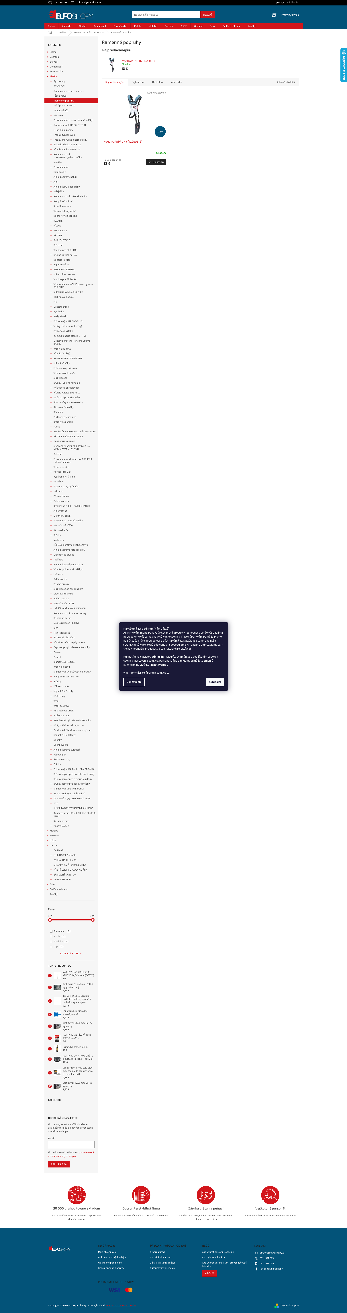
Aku (56, 182)
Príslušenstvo (61, 167)
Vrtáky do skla (61, 715)
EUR (278, 2)
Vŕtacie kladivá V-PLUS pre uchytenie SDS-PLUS (73, 286)
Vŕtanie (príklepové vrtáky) (68, 569)
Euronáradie (56, 71)
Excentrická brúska (64, 555)
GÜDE (53, 840)
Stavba (54, 62)
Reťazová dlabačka (64, 637)
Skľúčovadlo (60, 579)
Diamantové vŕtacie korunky (69, 789)
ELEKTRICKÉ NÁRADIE (65, 855)
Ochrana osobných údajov (112, 1257)
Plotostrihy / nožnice (65, 417)
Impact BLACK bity (63, 691)
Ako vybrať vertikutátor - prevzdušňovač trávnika (224, 1264)
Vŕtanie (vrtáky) (62, 353)
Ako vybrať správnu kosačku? (218, 1252)
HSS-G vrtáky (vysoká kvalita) (69, 793)
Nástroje (58, 115)
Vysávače (59, 311)
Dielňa (53, 52)
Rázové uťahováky (64, 407)
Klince (57, 427)
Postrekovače (61, 826)
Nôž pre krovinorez (64, 106)
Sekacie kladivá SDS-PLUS (68, 144)
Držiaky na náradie (63, 422)
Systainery (59, 81)
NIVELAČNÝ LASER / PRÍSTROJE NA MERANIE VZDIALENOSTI (72, 448)
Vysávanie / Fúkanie (64, 477)
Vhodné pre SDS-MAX (65, 279)
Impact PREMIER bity (65, 735)
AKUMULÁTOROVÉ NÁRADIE (68, 358)
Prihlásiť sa (59, 1164)
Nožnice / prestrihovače (67, 397)
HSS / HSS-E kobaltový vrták (69, 725)
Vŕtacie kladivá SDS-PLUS (67, 149)
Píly (55, 302)
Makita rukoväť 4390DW (66, 623)
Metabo (54, 831)
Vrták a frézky (61, 467)
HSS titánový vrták (64, 711)
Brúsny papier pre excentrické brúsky (74, 774)
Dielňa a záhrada (59, 889)
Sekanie (58, 454)
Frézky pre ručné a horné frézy (70, 140)
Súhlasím (215, 682)
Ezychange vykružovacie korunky (72, 647)
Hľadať (207, 14)
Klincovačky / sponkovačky (68, 402)
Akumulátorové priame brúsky (70, 613)
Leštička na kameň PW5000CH (70, 608)
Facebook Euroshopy (271, 1269)
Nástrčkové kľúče (63, 525)
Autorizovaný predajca (162, 1268)
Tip (58, 946)
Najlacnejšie (138, 82)
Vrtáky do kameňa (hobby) (68, 326)
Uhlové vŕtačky (62, 363)
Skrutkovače (60, 378)
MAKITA (58, 162)
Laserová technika (63, 594)
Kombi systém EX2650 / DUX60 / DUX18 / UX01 (75, 814)
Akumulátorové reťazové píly (69, 550)
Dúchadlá (58, 412)
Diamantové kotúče (64, 662)
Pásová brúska (61, 496)
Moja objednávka (107, 1252)
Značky (54, 894)
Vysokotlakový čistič (65, 211)
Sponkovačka (61, 745)
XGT (56, 803)
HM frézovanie (61, 686)
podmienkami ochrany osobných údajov (71, 1154)
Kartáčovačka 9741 (64, 603)
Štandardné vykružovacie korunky (72, 720)
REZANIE (58, 221)
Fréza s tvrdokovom (65, 135)
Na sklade (61, 931)
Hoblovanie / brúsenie (65, 368)
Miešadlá (58, 560)
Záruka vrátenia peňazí (162, 1263)
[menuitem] (51, 26)
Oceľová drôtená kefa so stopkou (72, 730)
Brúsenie (58, 245)
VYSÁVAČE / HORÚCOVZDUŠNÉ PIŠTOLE (75, 431)
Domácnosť (56, 67)
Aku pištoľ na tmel (63, 201)
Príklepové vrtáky (63, 331)
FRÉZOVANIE (60, 230)
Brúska (57, 535)
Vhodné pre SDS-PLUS (65, 250)
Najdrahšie (158, 82)
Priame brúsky (61, 584)
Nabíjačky (59, 191)
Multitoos (59, 540)
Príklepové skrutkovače (67, 388)
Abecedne (177, 82)
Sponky (58, 740)
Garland (54, 845)
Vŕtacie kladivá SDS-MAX (67, 393)
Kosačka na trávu (63, 206)
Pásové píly (60, 755)
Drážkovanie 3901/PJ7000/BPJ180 (72, 506)
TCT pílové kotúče (64, 297)
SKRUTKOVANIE (62, 240)
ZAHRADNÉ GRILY (62, 879)
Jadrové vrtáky (62, 759)
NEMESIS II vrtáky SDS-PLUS (68, 292)
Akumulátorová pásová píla (68, 564)
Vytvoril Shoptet (290, 1305)
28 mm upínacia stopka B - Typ (70, 336)
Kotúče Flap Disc (63, 472)
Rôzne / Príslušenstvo (65, 216)
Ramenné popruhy (64, 101)
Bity (56, 628)
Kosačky (58, 482)
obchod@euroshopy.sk (272, 1253)
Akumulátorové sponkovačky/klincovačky (68, 156)
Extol (52, 884)
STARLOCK (59, 86)
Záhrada (54, 57)
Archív (209, 1273)
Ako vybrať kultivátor (213, 1257)
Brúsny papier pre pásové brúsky (72, 784)
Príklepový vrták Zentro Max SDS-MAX (74, 769)
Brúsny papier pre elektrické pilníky (73, 779)
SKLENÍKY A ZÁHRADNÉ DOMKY (70, 865)
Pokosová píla (61, 501)
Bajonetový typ (62, 264)
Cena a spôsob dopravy (111, 1268)
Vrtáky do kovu (62, 667)
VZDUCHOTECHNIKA (64, 269)
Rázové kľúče (61, 530)
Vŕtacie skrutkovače (64, 373)
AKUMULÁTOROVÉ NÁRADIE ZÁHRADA (73, 808)
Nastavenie (134, 682)
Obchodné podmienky (110, 1263)
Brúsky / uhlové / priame (67, 383)
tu (167, 673)
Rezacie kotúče (62, 260)
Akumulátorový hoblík (65, 177)
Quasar (57, 652)
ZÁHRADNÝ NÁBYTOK (65, 875)
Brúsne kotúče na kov (65, 255)
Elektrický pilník (62, 516)
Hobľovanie (60, 172)
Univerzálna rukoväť (64, 274)
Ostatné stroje (62, 307)
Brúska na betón (62, 618)
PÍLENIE (57, 226)
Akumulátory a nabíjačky (67, 187)
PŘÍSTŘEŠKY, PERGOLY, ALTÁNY (70, 870)
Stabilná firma (157, 1252)
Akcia (59, 936)
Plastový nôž (61, 110)
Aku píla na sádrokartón (66, 677)
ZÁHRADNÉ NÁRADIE (64, 441)
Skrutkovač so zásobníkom (68, 589)
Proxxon (54, 835)
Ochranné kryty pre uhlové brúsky (72, 798)
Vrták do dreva (62, 706)
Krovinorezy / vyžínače (66, 486)
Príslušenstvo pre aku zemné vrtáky (73, 120)
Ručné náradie (61, 598)
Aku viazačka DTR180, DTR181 (70, 125)
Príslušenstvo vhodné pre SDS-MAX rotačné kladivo (73, 460)
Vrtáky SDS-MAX (62, 349)
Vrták (56, 701)
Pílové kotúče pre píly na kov (69, 642)
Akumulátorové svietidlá (67, 750)
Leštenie (58, 574)
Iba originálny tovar (160, 1257)
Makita (53, 76)
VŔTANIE (58, 235)
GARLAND (59, 850)
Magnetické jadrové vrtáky (68, 520)
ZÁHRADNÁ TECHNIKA (65, 860)
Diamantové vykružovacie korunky (72, 672)
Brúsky (57, 681)
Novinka (60, 941)
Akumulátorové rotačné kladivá (70, 196)
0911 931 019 (267, 1258)
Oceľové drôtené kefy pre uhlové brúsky (72, 342)
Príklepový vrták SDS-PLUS (68, 321)
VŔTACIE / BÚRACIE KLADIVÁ (68, 436)
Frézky (57, 764)
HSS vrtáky (59, 696)
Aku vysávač (60, 511)
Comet (57, 657)
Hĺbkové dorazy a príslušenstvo (71, 545)
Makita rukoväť (62, 633)
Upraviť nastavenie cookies (121, 1305)
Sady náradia (61, 316)
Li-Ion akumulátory (63, 130)
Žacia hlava (60, 96)
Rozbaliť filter (69, 953)
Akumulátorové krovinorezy (69, 91)
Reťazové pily (61, 821)
